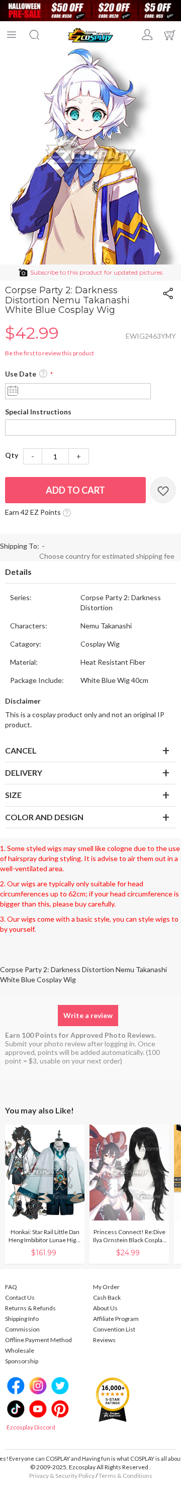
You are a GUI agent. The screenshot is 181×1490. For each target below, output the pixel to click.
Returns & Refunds (30, 1308)
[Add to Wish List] (163, 490)
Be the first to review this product (49, 353)
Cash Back (107, 1297)
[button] (43, 374)
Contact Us (20, 1297)
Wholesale (19, 1350)
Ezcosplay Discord (31, 1427)
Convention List (114, 1329)
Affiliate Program (116, 1318)
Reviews (104, 1340)
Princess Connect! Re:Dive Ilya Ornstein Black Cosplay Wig (129, 1236)
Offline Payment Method (38, 1340)
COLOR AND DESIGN (44, 817)
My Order (106, 1287)
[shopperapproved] (112, 1399)
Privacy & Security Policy (62, 1475)
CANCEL (21, 750)
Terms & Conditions (125, 1475)
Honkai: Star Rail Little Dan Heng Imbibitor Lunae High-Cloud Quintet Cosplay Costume (45, 1236)
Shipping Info (22, 1318)
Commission (22, 1329)
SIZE (13, 795)
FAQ (11, 1287)
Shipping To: (19, 546)
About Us (105, 1308)
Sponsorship (21, 1361)
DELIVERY (23, 772)
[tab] (90, 572)
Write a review (88, 1015)
